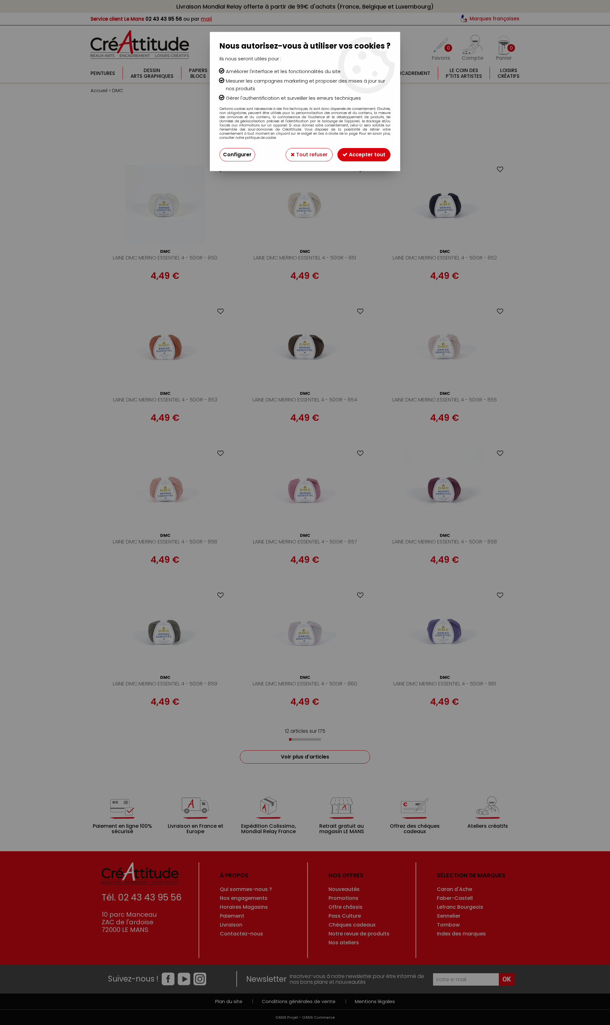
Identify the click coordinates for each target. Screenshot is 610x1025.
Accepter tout (366, 154)
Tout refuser (311, 154)
